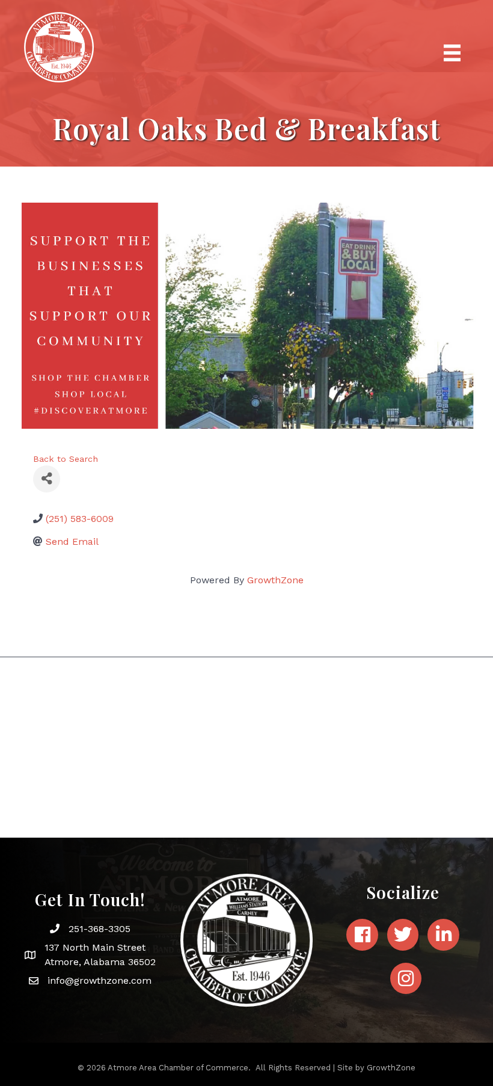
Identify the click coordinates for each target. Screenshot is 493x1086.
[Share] (46, 478)
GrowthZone (275, 580)
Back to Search (65, 459)
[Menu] (452, 53)
